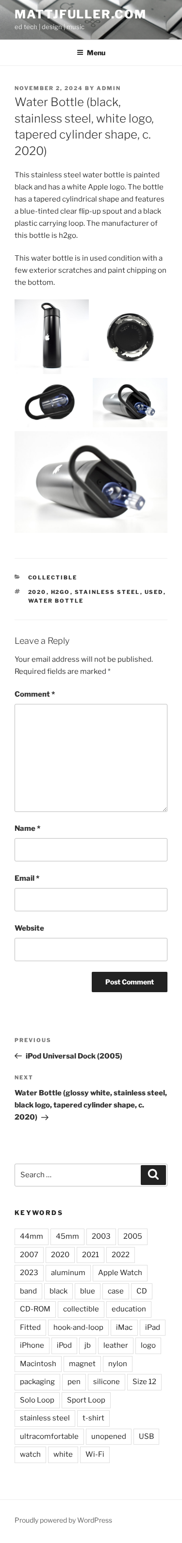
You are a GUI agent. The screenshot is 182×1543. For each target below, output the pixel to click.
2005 (132, 1236)
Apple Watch (120, 1272)
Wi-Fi (94, 1454)
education (129, 1309)
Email (27, 878)
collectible (81, 1309)
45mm (67, 1236)
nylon (117, 1363)
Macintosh (38, 1363)
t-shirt (93, 1418)
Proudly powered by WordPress (63, 1520)
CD (141, 1291)
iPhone (32, 1345)
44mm (31, 1236)
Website (29, 928)
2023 (29, 1272)
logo (148, 1345)
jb (87, 1345)
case (116, 1291)
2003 (101, 1236)
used (154, 592)
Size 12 (144, 1381)
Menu (96, 52)
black (58, 1291)
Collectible (53, 577)
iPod (64, 1345)
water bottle (56, 600)
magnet (82, 1363)
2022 (121, 1254)
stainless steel (107, 592)
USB (146, 1436)
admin (109, 88)
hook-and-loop (78, 1327)
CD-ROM (35, 1309)
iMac (124, 1327)
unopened (108, 1436)
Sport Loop (86, 1400)
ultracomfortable (49, 1436)
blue (87, 1291)
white (63, 1454)
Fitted (30, 1327)
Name (27, 828)
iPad (152, 1327)
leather (115, 1345)
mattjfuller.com (81, 14)
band (28, 1291)
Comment (35, 694)
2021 (90, 1254)
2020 (37, 592)
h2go (60, 592)
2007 (29, 1254)
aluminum (68, 1272)
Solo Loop (37, 1400)
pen (74, 1381)
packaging (37, 1381)
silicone (106, 1381)
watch (30, 1454)
